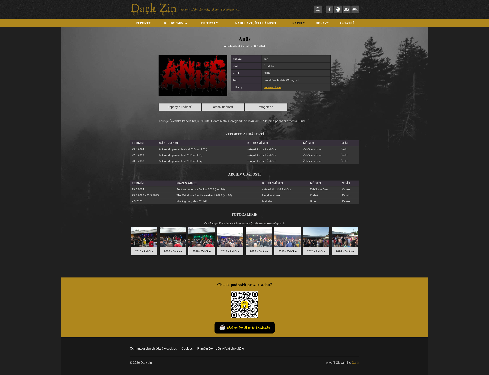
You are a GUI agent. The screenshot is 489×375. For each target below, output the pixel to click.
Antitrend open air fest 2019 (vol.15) (180, 155)
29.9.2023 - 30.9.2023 (145, 195)
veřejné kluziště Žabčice (261, 149)
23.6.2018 (138, 161)
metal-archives (272, 87)
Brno (313, 201)
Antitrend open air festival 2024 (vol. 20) (183, 149)
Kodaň (314, 195)
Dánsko (346, 195)
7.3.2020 (137, 201)
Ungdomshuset (271, 195)
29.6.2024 (138, 149)
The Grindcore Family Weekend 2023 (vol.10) (204, 195)
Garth (355, 362)
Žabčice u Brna (312, 149)
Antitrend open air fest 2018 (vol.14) (180, 161)
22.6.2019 (138, 155)
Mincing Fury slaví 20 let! (191, 201)
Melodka (267, 201)
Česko (344, 149)
